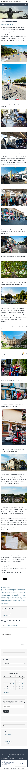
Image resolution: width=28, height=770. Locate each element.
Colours (2, 592)
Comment (22, 644)
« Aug (4, 692)
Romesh (19, 598)
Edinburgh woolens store (9, 592)
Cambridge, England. (9, 21)
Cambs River (14, 590)
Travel (9, 587)
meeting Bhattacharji (5, 597)
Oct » (7, 692)
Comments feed (8, 741)
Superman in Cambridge (6, 602)
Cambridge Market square (6, 590)
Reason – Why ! (8, 609)
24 (4, 688)
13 (13, 683)
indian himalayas (15, 594)
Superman (23, 600)
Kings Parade (3, 595)
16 (22, 683)
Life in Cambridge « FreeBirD (12, 625)
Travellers (16, 602)
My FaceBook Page (5, 756)
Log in (6, 736)
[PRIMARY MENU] (3, 4)
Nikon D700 (12, 597)
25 (7, 688)
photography (3, 598)
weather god (5, 603)
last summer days (10, 595)
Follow (6, 711)
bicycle (10, 589)
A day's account (5, 589)
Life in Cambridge (6, 614)
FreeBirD (14, 12)
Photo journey (22, 597)
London (15, 595)
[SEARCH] (25, 4)
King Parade (21, 594)
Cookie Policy (4, 764)
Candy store (19, 590)
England (16, 592)
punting (8, 598)
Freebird (2, 594)
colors (23, 590)
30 (22, 688)
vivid (2, 603)
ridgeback (15, 598)
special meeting (9, 600)
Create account (8, 734)
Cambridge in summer (20, 589)
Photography (4, 587)
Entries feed (7, 739)
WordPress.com (8, 743)
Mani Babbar (22, 595)
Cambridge (14, 589)
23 (22, 686)
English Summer (22, 592)
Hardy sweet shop (8, 594)
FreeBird (12, 24)
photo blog (17, 597)
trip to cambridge (21, 602)
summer (18, 600)
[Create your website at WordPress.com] (14, 1)
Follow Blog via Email (9, 698)
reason (11, 598)
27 (13, 688)
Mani (18, 595)
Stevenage (15, 600)
